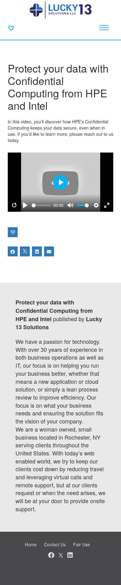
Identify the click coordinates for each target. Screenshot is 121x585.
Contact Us (55, 544)
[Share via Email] (49, 251)
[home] (60, 9)
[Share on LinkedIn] (37, 251)
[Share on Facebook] (13, 251)
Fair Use (81, 544)
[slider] (41, 205)
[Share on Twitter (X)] (25, 251)
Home (31, 544)
